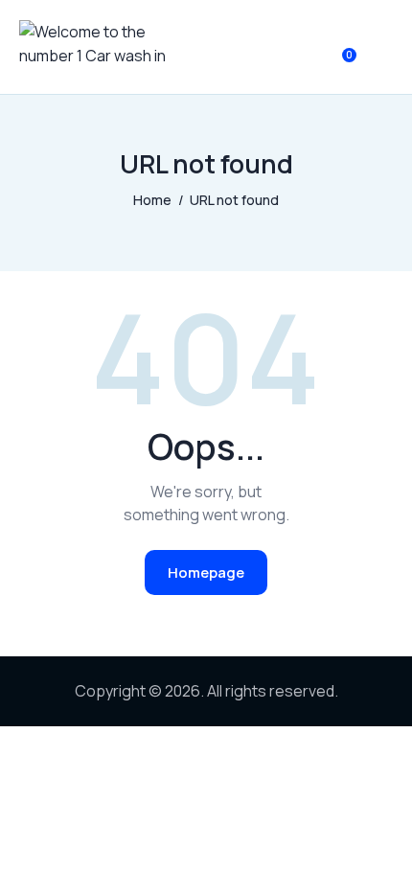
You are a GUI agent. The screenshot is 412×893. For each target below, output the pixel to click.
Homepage (206, 572)
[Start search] (379, 50)
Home (152, 200)
